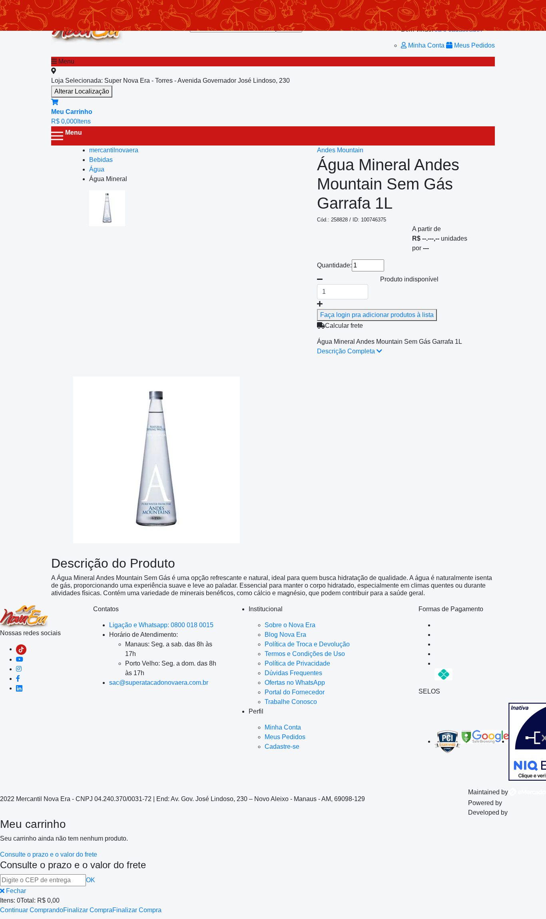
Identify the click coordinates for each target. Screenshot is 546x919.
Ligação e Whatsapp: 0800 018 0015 (161, 625)
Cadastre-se (282, 746)
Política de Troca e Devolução (307, 644)
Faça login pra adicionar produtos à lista (377, 314)
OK (90, 880)
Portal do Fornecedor (295, 692)
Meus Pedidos (473, 45)
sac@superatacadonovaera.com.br (158, 682)
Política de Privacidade (297, 663)
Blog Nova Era (285, 634)
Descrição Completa (347, 351)
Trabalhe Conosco (291, 701)
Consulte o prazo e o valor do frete (48, 854)
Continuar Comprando (31, 910)
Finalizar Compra (87, 910)
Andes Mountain (340, 150)
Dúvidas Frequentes (293, 673)
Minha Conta (426, 45)
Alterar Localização (81, 91)
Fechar (15, 890)
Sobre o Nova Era (290, 625)
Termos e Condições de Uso (305, 653)
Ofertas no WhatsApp (295, 682)
